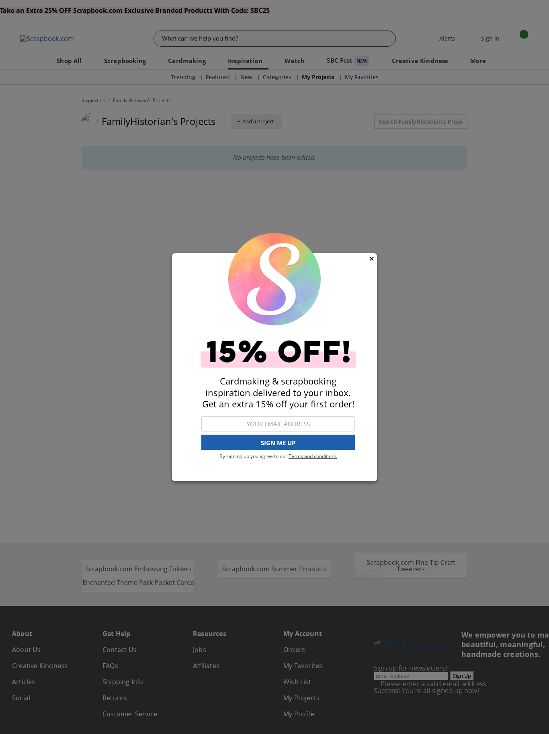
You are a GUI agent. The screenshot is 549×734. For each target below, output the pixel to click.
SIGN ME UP (278, 442)
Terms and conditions (313, 456)
